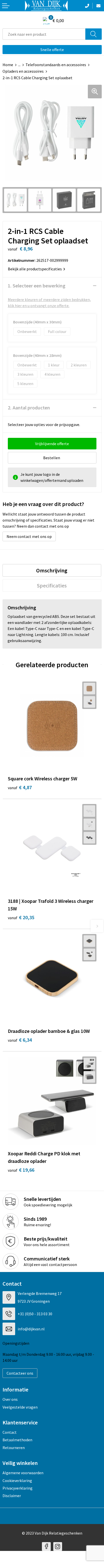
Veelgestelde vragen (20, 1407)
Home (8, 64)
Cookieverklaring (17, 1480)
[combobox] (44, 34)
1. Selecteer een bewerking (36, 285)
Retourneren (14, 1447)
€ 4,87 (20, 787)
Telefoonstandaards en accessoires (55, 64)
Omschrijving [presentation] (51, 570)
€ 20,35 (21, 917)
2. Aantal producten (29, 407)
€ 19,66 (21, 1170)
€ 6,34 (20, 1040)
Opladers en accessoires (23, 71)
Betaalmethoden (17, 1439)
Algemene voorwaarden (23, 1472)
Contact (10, 1432)
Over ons (10, 1399)
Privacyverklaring (18, 1488)
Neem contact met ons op (29, 536)
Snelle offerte (52, 49)
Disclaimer (12, 1495)
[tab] (52, 570)
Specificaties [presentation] (52, 585)
